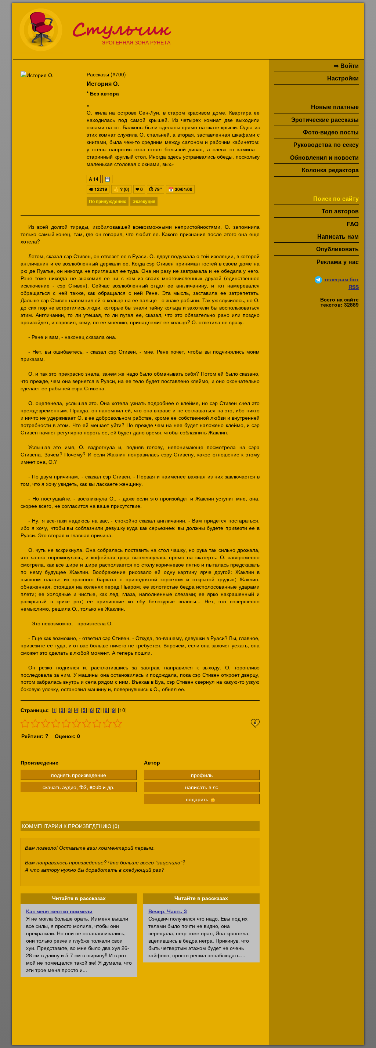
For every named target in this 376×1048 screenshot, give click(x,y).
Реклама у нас (338, 261)
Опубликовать (337, 249)
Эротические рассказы (325, 119)
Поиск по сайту (336, 198)
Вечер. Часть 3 (167, 911)
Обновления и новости (324, 157)
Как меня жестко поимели (59, 911)
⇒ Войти (346, 65)
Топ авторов (340, 211)
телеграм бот (341, 279)
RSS (353, 286)
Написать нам (338, 236)
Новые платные (335, 106)
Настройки (343, 78)
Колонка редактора (330, 170)
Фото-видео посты (331, 132)
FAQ (353, 224)
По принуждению (107, 201)
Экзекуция (144, 201)
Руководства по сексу (326, 144)
